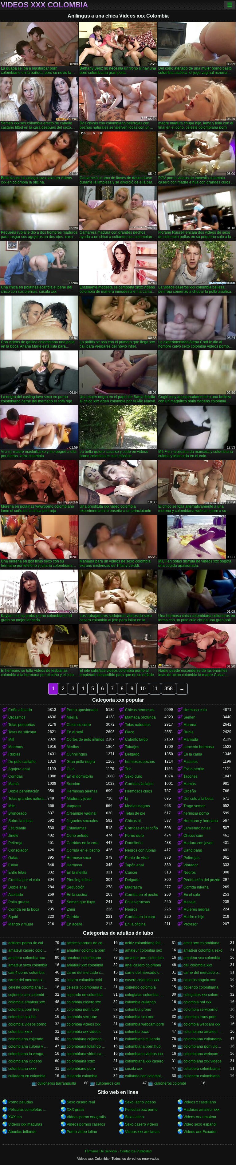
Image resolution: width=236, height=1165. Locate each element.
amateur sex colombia (201, 958)
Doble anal (17, 887)
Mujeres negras (196, 909)
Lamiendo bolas (196, 828)
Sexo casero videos (141, 1124)
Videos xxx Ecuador (200, 1132)
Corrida (73, 917)
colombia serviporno (200, 1009)
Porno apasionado (82, 710)
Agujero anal (19, 769)
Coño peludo (77, 835)
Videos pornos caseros (86, 1124)
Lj (126, 798)
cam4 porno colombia (26, 972)
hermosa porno (196, 813)
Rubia (188, 732)
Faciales (190, 762)
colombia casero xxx (84, 1002)
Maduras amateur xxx (201, 1109)
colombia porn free (24, 1009)
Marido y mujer (20, 924)
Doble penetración (23, 791)
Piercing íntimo (79, 880)
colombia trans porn (200, 1017)
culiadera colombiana (201, 1068)
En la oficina (135, 924)
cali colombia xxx (197, 965)
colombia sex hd (22, 1017)
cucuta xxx (134, 1068)
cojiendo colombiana (200, 987)
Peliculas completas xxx (28, 1109)
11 (155, 688)
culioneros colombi (170, 1083)
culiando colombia (82, 1076)
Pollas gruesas (137, 902)
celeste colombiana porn (86, 987)
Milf (11, 739)
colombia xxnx (20, 1032)
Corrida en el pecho (83, 850)
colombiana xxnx (81, 1061)
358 (168, 688)
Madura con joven (198, 843)
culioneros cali (108, 1083)
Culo (71, 769)
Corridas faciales (139, 784)
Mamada (190, 739)
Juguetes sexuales (82, 821)
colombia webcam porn (144, 1024)
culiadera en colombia (26, 1076)
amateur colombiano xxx (86, 958)
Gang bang (192, 850)
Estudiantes (76, 828)
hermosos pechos (140, 762)
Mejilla (72, 717)
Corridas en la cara (83, 843)
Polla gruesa (19, 902)
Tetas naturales (138, 725)
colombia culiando (140, 1002)
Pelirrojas (191, 858)
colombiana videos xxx (144, 1054)
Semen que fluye (81, 902)
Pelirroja (15, 843)
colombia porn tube (83, 1009)
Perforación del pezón (201, 880)
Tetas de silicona (22, 732)
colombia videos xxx (83, 1024)
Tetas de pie (135, 813)
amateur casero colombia (28, 950)
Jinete (13, 835)
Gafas (13, 858)
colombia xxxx (137, 1032)
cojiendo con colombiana (28, 995)
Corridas (15, 776)
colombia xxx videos (83, 1032)
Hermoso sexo (79, 858)
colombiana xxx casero (144, 1061)
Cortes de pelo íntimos (85, 739)
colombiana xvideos (25, 1061)
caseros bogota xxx (199, 980)
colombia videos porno (27, 1024)
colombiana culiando (142, 1039)
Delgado (132, 754)
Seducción (76, 887)
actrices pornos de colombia (86, 943)
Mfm (11, 806)
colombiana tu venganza (28, 1054)
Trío (128, 769)
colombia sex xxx (139, 1017)
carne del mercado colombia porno (86, 972)
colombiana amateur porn (203, 1032)
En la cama (192, 754)
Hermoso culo (195, 710)
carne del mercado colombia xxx (144, 972)
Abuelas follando (22, 1132)
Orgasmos (17, 717)
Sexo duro (133, 776)
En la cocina (77, 895)
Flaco (129, 732)
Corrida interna (196, 887)
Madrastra (133, 887)
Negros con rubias (140, 850)
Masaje (189, 902)
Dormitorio (134, 843)
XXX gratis (75, 1109)
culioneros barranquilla (56, 1083)
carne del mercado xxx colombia (28, 980)
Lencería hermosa (198, 747)
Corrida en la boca (23, 909)
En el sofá (75, 732)
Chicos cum (193, 835)
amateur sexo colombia (27, 965)
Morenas (15, 747)
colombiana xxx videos (202, 1061)
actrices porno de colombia (28, 943)
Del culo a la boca (198, 798)
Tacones (190, 776)
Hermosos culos (138, 791)
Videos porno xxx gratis (86, 1117)
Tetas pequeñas (21, 725)
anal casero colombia (143, 965)
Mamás (189, 784)
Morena (189, 725)
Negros (189, 872)
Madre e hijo (193, 917)
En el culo (191, 895)
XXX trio (15, 1117)
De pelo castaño (22, 762)
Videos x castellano (199, 1102)
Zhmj (71, 909)
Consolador (18, 850)
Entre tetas (17, 872)
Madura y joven (79, 798)
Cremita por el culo (24, 880)
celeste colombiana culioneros (28, 987)
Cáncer (131, 872)
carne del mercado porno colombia (203, 972)
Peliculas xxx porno (141, 1109)
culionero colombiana (201, 1076)
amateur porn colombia (144, 958)
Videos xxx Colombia (44, 5)
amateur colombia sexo (202, 950)
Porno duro (134, 835)
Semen (189, 717)
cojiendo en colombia (85, 995)
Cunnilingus (77, 754)
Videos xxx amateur (199, 1117)
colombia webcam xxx (201, 1024)
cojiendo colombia (140, 987)
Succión (73, 784)
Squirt (13, 917)
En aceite (74, 924)
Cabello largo (136, 739)
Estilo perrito (193, 769)
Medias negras (137, 806)
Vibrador (190, 865)
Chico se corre (79, 725)
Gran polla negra (81, 762)
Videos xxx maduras (25, 1124)
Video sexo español (200, 1124)
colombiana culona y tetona (28, 1046)
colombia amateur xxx (26, 1002)
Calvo (13, 865)
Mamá (13, 784)
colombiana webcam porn (203, 1054)
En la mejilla (77, 872)
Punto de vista (137, 858)
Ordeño (189, 791)
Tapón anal (134, 865)
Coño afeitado (20, 710)
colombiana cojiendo (25, 1039)
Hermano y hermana (200, 821)
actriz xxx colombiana (201, 943)
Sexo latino (134, 1117)
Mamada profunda (140, 717)
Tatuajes (132, 747)
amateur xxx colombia (85, 965)
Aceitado (15, 895)
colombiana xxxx (22, 1068)
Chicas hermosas (139, 710)
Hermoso (74, 865)
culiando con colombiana (144, 1076)
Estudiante (17, 828)
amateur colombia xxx (26, 958)
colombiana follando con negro (86, 1046)
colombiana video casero (86, 1054)
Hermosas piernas (82, 791)
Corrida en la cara (140, 917)
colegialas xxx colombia (203, 995)
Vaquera (74, 806)
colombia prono (138, 1009)
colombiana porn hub (143, 1046)
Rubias (14, 754)
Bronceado (17, 813)
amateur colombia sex (143, 950)
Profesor (190, 924)
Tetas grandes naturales (28, 798)
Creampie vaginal (81, 813)
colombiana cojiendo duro (86, 1039)
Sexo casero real (81, 1102)
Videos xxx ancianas (142, 1132)
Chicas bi (133, 821)
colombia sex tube (82, 1017)
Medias (73, 747)
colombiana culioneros (202, 1039)
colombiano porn (81, 1068)
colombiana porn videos (203, 1046)
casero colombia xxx (142, 980)
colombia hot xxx (197, 1002)
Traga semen (194, 806)
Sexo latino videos (140, 1102)
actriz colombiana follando (144, 943)
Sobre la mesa (20, 821)
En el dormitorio (80, 776)
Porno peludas (20, 1102)
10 (143, 688)
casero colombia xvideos (86, 980)
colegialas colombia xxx (144, 995)
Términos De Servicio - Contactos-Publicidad (118, 1151)
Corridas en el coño (141, 828)
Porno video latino (82, 1132)
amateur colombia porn (86, 950)
